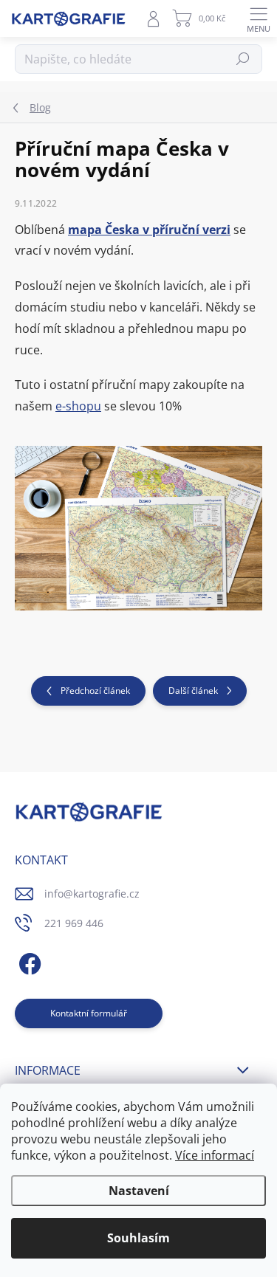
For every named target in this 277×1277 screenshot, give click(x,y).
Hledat (243, 58)
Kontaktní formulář (88, 1013)
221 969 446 (73, 923)
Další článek (193, 690)
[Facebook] (28, 961)
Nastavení (139, 1191)
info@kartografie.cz (92, 894)
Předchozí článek (95, 690)
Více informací (214, 1155)
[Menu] (258, 18)
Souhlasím (138, 1238)
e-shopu (78, 406)
